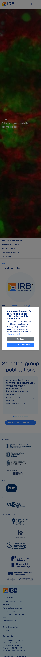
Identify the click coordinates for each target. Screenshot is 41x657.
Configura (20, 339)
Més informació (13, 334)
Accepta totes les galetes (20, 344)
